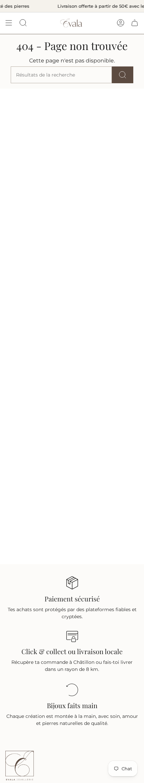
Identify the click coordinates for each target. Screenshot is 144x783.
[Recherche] (122, 74)
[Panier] (135, 23)
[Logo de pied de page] (19, 765)
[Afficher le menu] (8, 23)
